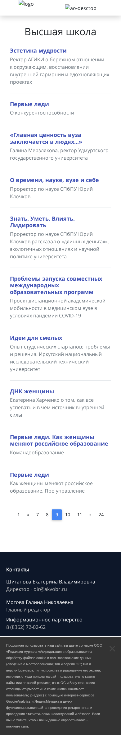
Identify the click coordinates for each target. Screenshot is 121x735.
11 (79, 514)
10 (67, 514)
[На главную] (34, 8)
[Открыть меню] (9, 8)
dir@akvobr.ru (50, 589)
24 (101, 514)
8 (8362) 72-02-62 (26, 627)
